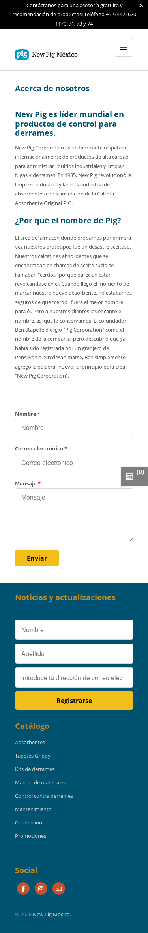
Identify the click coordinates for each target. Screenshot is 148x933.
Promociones (30, 835)
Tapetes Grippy (33, 755)
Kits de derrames (34, 769)
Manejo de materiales (40, 782)
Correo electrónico (41, 448)
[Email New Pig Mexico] (58, 888)
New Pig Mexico (51, 914)
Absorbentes (30, 742)
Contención (28, 822)
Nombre (27, 413)
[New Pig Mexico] (46, 52)
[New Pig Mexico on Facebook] (23, 888)
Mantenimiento (33, 809)
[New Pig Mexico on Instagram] (41, 888)
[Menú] (123, 48)
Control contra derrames (44, 795)
